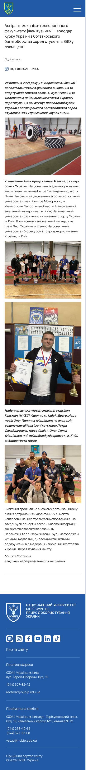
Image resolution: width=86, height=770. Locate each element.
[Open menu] (77, 8)
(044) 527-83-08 (18, 733)
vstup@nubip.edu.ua (21, 740)
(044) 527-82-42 (18, 684)
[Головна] (8, 9)
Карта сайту (17, 649)
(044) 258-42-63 (18, 728)
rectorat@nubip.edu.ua (23, 692)
